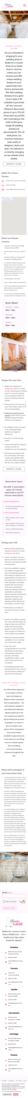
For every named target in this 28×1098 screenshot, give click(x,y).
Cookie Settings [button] (7, 1094)
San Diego (14, 1034)
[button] (3, 352)
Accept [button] (15, 1094)
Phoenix (14, 1055)
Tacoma (14, 968)
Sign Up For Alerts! (9, 908)
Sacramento (14, 1013)
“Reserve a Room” (12, 389)
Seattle (14, 989)
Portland (14, 947)
